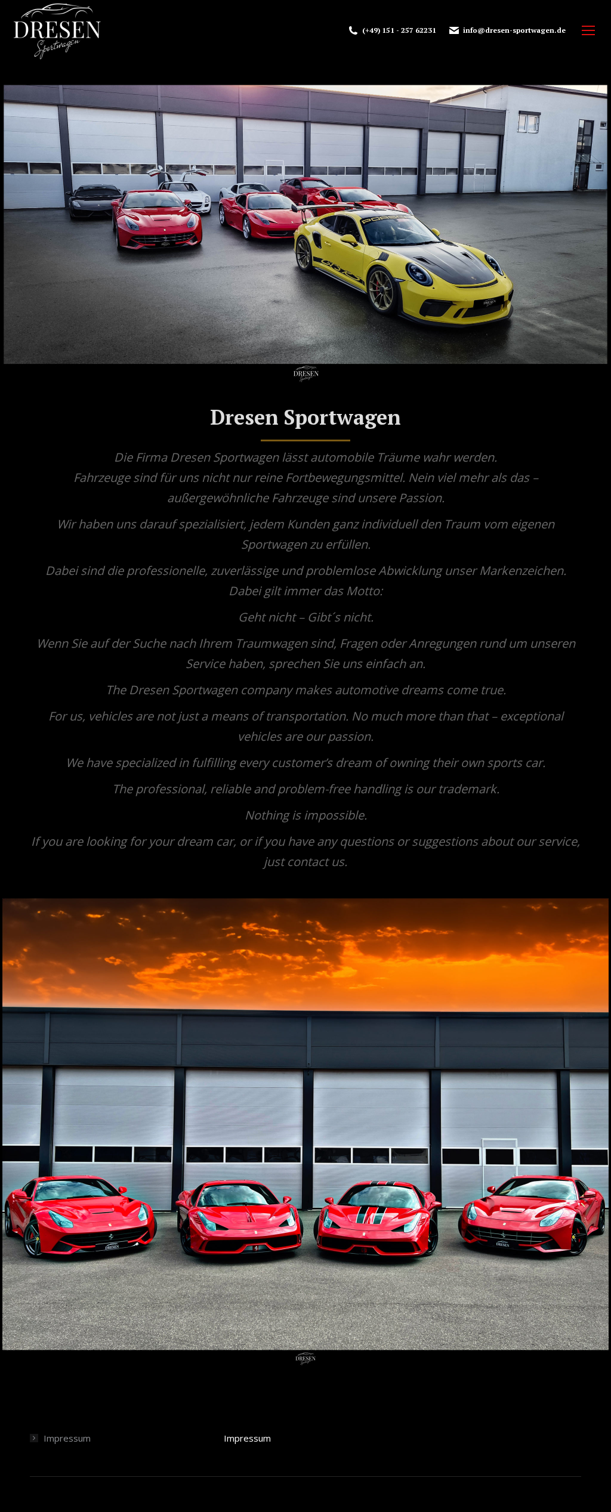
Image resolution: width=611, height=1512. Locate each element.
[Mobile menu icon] (588, 30)
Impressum (67, 1438)
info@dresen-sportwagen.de (514, 30)
